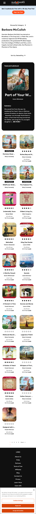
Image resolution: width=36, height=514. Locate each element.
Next (22, 442)
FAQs (18, 460)
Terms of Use (18, 466)
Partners (18, 463)
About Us (18, 456)
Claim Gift (18, 485)
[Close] (34, 490)
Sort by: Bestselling (17, 55)
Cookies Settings (18, 500)
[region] (18, 501)
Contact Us (18, 476)
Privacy (18, 479)
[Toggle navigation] (4, 2)
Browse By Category (17, 25)
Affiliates (18, 469)
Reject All (18, 505)
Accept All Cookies (18, 510)
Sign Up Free (18, 12)
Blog (18, 473)
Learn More (18, 482)
